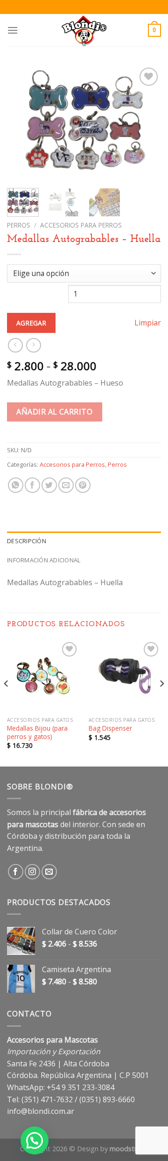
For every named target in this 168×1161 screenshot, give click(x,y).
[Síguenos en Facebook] (15, 871)
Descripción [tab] (26, 541)
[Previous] (22, 123)
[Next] (146, 123)
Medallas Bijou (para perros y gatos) (37, 732)
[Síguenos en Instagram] (32, 871)
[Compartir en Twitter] (49, 485)
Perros (18, 225)
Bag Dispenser (110, 728)
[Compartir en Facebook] (32, 485)
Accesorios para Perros (81, 225)
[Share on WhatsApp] (15, 485)
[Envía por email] (66, 485)
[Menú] (12, 30)
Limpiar (147, 323)
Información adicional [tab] (43, 560)
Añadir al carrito (54, 412)
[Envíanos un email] (49, 871)
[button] (35, 1140)
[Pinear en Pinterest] (83, 485)
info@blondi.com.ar (40, 1111)
